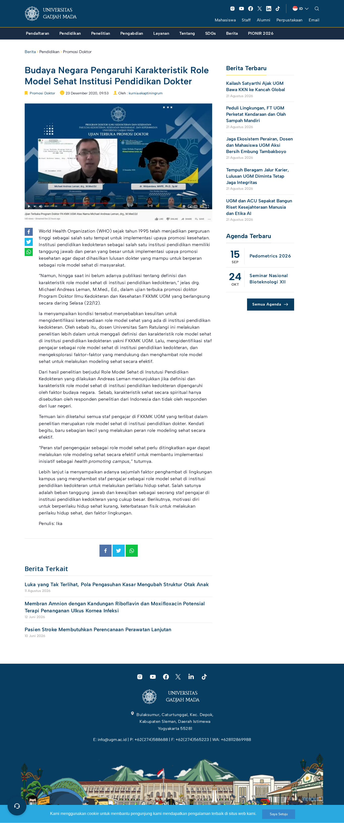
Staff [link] (246, 20)
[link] (55, 13)
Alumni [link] (263, 20)
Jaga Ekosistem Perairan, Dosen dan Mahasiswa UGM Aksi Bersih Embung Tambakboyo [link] (259, 145)
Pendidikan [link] (49, 51)
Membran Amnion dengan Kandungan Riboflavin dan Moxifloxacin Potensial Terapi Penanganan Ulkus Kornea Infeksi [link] (115, 607)
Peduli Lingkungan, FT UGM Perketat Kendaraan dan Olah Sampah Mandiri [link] (256, 114)
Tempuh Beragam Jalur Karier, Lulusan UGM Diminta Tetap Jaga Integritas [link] (257, 176)
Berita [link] (30, 51)
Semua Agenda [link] (266, 304)
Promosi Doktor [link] (77, 51)
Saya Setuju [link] (279, 814)
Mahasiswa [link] (225, 20)
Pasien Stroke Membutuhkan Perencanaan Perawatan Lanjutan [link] (99, 629)
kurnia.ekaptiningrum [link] (146, 93)
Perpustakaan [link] (290, 20)
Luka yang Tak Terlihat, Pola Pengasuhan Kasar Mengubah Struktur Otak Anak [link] (117, 584)
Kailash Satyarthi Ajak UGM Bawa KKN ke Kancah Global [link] (255, 86)
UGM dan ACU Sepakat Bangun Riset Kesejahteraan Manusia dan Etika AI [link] (259, 207)
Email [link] (314, 20)
